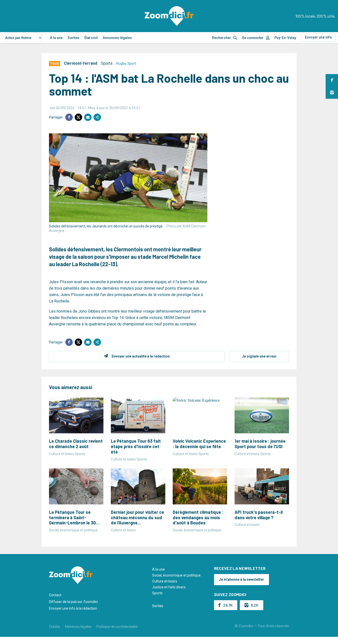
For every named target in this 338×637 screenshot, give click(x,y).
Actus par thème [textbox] (18, 38)
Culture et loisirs (164, 581)
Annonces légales (117, 38)
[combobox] (23, 37)
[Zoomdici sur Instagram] (332, 92)
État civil (91, 38)
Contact (55, 595)
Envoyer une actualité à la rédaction (141, 356)
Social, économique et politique (176, 575)
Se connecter (253, 38)
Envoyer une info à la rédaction (73, 608)
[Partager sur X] (78, 117)
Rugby (121, 63)
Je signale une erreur (259, 356)
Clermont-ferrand (80, 63)
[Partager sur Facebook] (69, 117)
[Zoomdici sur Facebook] (332, 80)
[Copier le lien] (97, 117)
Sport (131, 63)
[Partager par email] (88, 117)
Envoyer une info (318, 37)
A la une (158, 569)
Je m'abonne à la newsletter (241, 579)
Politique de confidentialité (117, 627)
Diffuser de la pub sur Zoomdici (73, 602)
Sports (107, 63)
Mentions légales (78, 627)
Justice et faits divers (169, 587)
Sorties (73, 38)
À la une (56, 38)
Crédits (54, 627)
